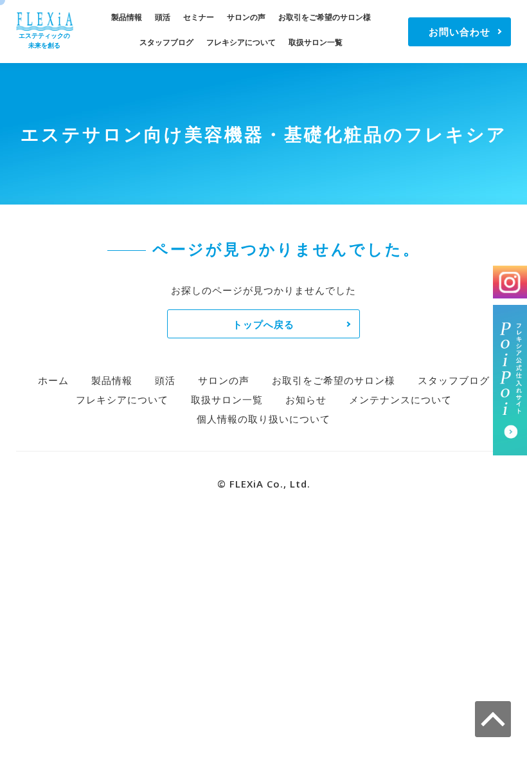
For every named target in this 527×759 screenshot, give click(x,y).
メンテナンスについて (400, 399)
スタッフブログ (166, 42)
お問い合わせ (459, 31)
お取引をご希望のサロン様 (324, 17)
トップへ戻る (263, 324)
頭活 (162, 17)
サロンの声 (246, 17)
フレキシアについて (241, 42)
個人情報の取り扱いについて (263, 418)
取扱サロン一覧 (316, 42)
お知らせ (305, 399)
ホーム (53, 380)
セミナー (198, 17)
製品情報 (126, 17)
